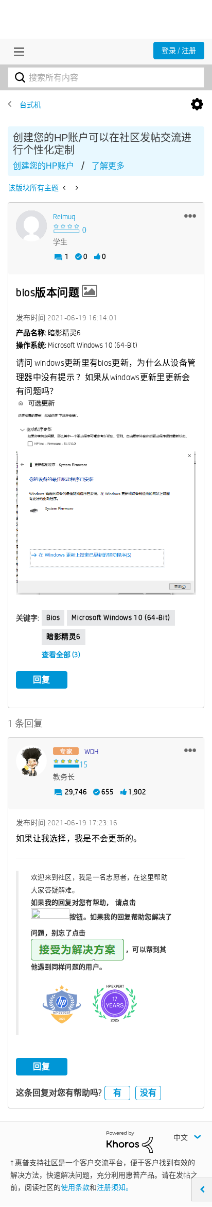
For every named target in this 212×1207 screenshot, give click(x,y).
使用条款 (75, 1187)
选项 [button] (197, 105)
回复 (41, 679)
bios (53, 617)
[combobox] (106, 77)
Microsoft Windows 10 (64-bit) (121, 617)
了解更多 (108, 165)
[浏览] (16, 51)
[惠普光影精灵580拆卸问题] (76, 187)
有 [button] (117, 1092)
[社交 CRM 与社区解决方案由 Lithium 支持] (130, 1141)
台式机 (30, 104)
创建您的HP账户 (43, 165)
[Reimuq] (31, 225)
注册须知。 (115, 1187)
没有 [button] (148, 1092)
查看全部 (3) (61, 654)
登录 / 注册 (179, 50)
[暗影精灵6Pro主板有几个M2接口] (65, 187)
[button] (190, 215)
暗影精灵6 (63, 636)
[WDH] (31, 760)
